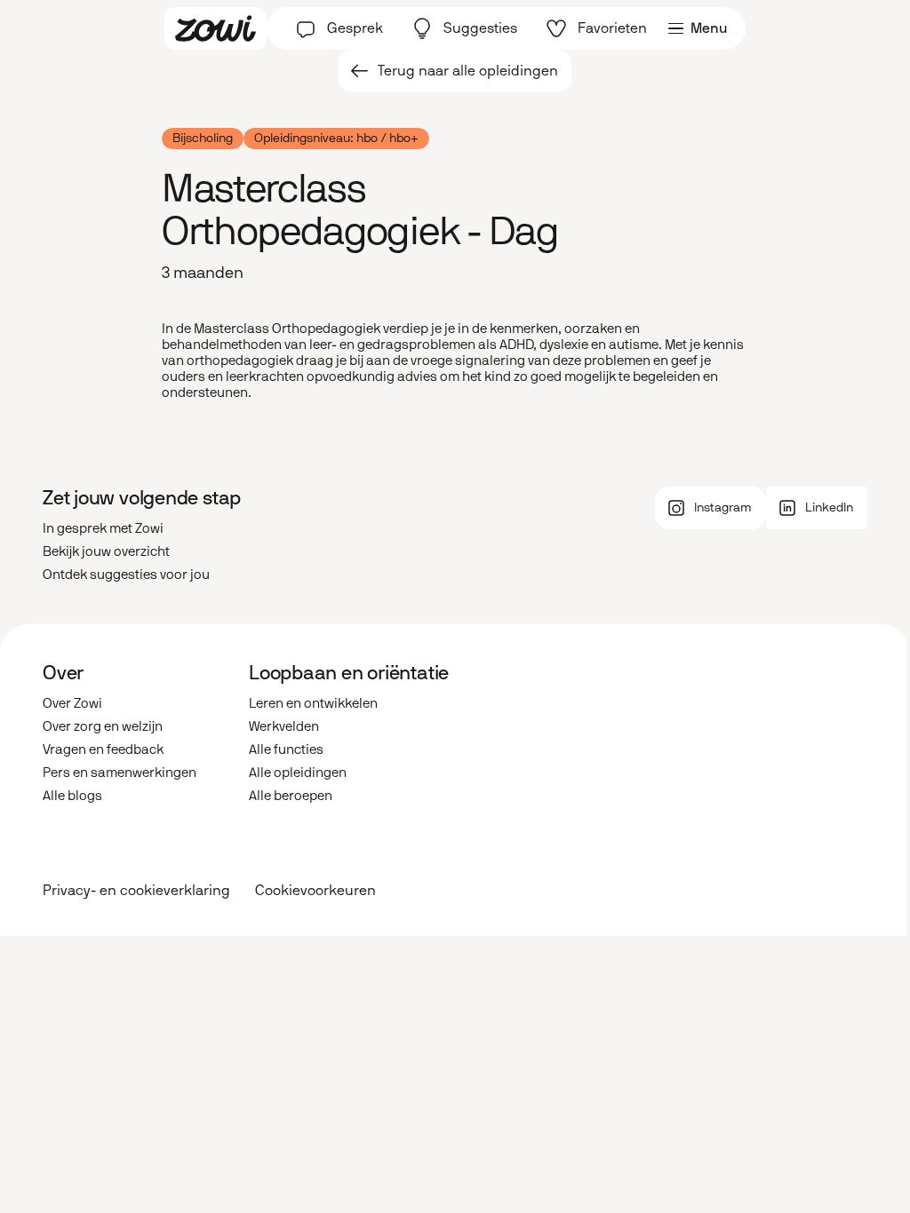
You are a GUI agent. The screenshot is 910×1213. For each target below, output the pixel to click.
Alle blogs (72, 796)
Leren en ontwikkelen (313, 703)
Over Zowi (72, 703)
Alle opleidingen (298, 773)
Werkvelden (284, 726)
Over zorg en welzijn (103, 726)
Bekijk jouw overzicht (106, 551)
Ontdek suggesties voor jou (126, 575)
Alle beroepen (290, 796)
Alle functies (286, 749)
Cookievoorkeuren (315, 891)
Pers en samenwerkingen (119, 773)
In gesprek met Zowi (103, 528)
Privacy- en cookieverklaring (136, 890)
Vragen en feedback (103, 749)
